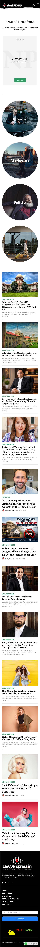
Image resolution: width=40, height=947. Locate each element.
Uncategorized (8, 299)
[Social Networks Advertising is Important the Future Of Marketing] (20, 766)
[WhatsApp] (12, 882)
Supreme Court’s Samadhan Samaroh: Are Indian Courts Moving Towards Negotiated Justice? (19, 401)
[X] (9, 882)
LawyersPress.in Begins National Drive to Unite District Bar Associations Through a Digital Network (19, 645)
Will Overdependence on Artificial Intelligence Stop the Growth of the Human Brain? (19, 504)
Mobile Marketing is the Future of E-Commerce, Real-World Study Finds (19, 738)
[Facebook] (2, 882)
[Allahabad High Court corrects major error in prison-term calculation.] (20, 335)
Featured (6, 497)
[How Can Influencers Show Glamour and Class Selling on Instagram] (20, 673)
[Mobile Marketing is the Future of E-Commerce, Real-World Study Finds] (20, 719)
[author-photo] (3, 510)
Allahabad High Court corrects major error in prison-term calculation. (19, 354)
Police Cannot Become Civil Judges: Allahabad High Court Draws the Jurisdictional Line (19, 551)
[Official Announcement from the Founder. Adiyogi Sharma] (20, 579)
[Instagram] (6, 882)
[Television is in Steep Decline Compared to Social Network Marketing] (20, 814)
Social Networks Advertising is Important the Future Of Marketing (19, 788)
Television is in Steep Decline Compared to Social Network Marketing (19, 836)
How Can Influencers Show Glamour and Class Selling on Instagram (19, 692)
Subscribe (20, 919)
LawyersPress (9, 510)
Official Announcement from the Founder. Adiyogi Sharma (17, 597)
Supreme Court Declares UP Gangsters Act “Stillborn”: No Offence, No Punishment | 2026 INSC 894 (19, 306)
